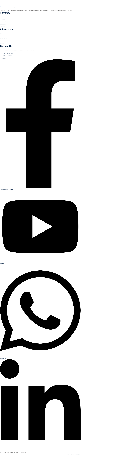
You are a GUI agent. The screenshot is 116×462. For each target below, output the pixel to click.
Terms (68, 454)
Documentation (3, 36)
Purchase (77, 454)
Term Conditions (4, 21)
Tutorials (2, 33)
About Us (2, 17)
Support (2, 43)
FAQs (1, 41)
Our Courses (3, 24)
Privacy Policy (3, 38)
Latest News (3, 19)
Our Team (2, 26)
